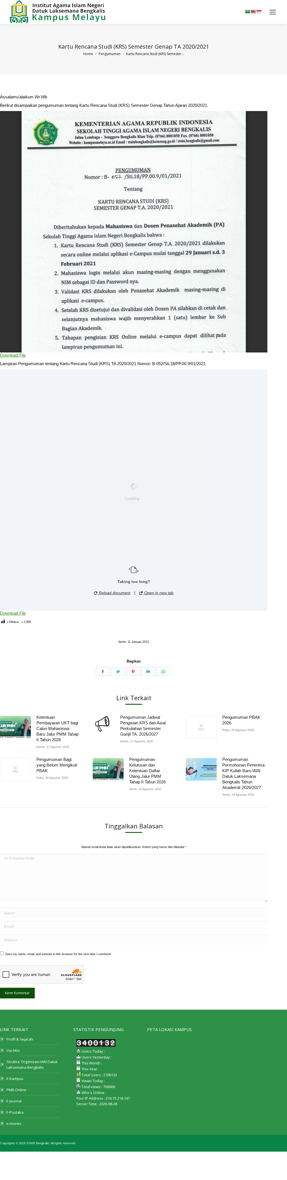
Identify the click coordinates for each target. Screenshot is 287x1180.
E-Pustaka (15, 1112)
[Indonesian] (258, 11)
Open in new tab (158, 593)
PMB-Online (16, 1089)
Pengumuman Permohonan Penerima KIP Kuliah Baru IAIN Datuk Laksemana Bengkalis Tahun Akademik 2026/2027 (243, 773)
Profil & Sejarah (19, 1039)
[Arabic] (247, 11)
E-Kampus (15, 1078)
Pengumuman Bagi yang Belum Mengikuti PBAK (56, 765)
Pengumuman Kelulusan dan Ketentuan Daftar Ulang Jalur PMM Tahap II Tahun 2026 (147, 770)
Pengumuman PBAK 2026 (241, 720)
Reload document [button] (114, 593)
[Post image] (15, 727)
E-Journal (14, 1101)
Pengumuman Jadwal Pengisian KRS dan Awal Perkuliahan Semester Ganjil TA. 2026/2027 (143, 725)
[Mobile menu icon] (273, 12)
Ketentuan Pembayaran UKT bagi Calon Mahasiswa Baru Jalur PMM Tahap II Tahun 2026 (57, 728)
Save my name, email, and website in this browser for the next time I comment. (58, 954)
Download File (13, 355)
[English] (253, 11)
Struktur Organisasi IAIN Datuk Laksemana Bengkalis (32, 1064)
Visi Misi (13, 1050)
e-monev (14, 1123)
